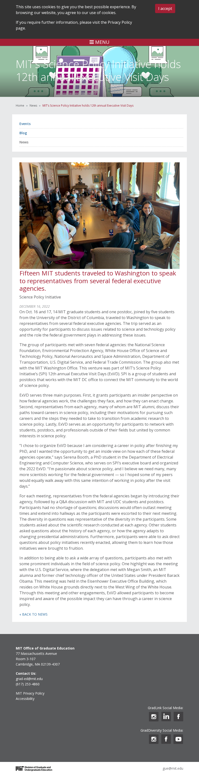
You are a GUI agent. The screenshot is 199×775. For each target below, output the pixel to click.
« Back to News (33, 614)
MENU (101, 42)
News (33, 105)
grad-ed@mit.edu (29, 678)
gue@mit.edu (173, 768)
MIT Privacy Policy (30, 693)
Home (20, 105)
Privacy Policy (120, 22)
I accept (165, 8)
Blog (23, 133)
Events (25, 123)
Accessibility (25, 698)
